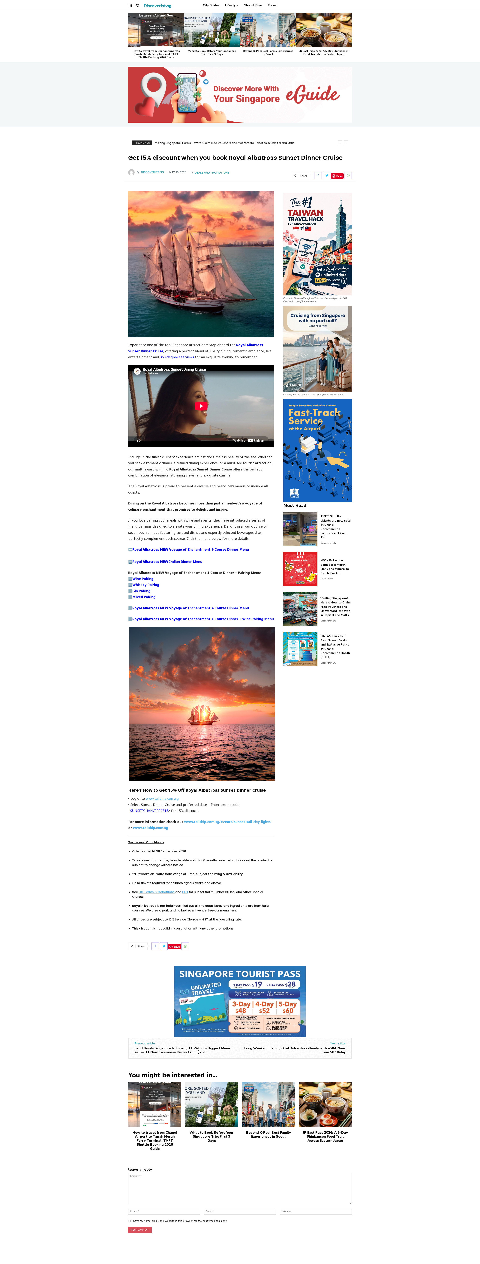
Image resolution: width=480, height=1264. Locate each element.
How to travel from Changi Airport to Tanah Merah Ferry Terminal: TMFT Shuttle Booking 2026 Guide (156, 54)
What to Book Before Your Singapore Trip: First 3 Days (212, 52)
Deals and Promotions (212, 172)
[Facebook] (318, 175)
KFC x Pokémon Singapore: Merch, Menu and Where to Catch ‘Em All (334, 566)
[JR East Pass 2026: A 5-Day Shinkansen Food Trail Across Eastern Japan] (324, 30)
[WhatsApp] (348, 175)
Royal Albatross (249, 345)
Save (339, 176)
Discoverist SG (152, 172)
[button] (137, 5)
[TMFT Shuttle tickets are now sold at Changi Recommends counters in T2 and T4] (300, 529)
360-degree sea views (177, 357)
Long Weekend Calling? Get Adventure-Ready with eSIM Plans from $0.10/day (295, 1050)
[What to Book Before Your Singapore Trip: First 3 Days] (212, 30)
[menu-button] (130, 5)
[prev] (340, 142)
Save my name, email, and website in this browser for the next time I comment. (180, 1221)
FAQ (185, 892)
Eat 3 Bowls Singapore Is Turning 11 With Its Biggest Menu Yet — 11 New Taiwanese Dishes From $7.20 (182, 1050)
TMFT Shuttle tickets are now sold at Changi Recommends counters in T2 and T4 (335, 526)
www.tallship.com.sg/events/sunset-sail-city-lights (227, 821)
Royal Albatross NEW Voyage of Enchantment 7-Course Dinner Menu (190, 608)
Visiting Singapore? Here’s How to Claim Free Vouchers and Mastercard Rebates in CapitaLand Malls (335, 606)
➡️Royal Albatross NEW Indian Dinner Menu (165, 561)
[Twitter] (326, 175)
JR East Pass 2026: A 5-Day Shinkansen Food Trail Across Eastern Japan (324, 52)
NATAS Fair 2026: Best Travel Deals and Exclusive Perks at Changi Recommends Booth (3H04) (219, 143)
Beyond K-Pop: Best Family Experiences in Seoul (268, 52)
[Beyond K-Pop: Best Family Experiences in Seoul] (268, 30)
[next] (346, 142)
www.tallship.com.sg (162, 798)
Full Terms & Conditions (157, 892)
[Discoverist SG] (132, 172)
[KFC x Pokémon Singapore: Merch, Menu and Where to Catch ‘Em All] (300, 569)
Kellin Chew (326, 578)
